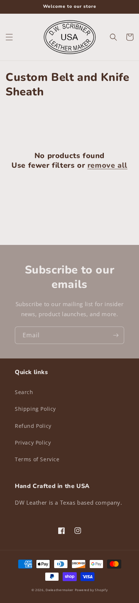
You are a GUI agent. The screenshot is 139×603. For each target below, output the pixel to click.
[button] (9, 37)
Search (24, 392)
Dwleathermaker (59, 590)
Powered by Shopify (91, 590)
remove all (107, 165)
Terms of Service (37, 459)
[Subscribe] (115, 335)
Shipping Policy (35, 408)
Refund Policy (33, 425)
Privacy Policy (33, 442)
